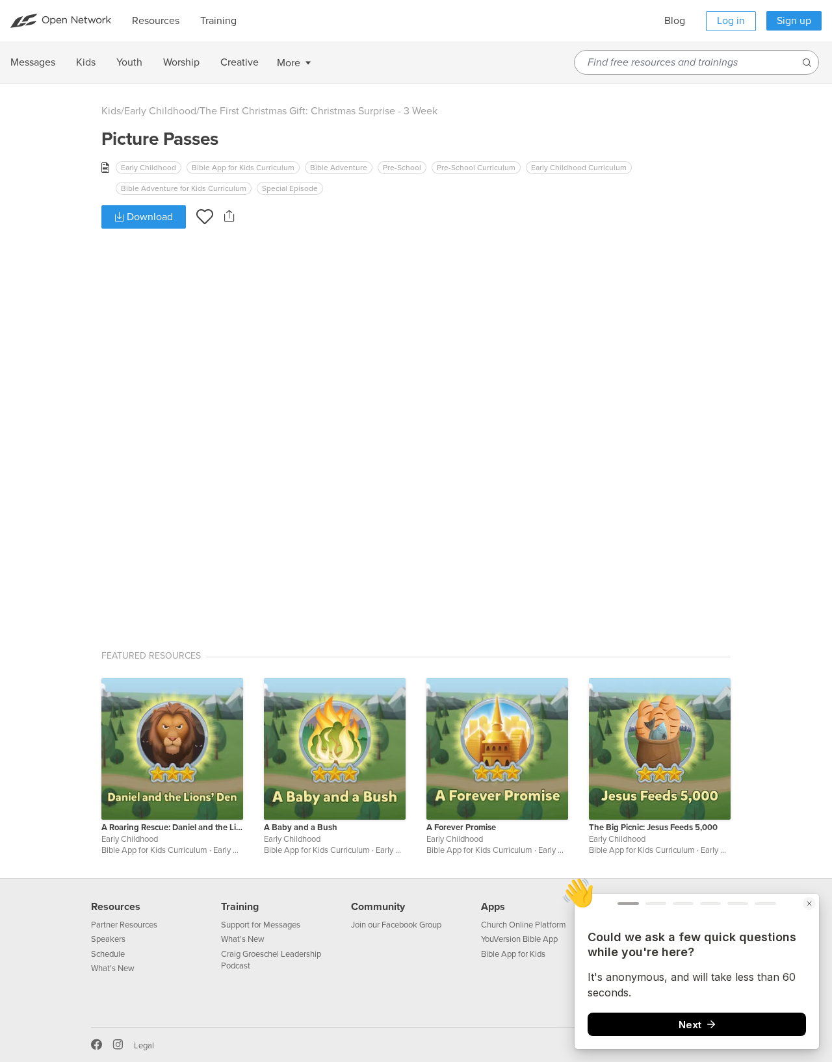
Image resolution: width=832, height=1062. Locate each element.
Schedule (108, 954)
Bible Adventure (338, 167)
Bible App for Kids (513, 954)
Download (148, 216)
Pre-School (402, 167)
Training (240, 906)
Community (378, 906)
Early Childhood (160, 111)
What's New (113, 968)
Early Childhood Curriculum (579, 167)
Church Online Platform (523, 925)
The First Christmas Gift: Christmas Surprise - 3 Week (318, 111)
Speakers (108, 939)
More (288, 63)
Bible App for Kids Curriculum (243, 167)
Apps (493, 906)
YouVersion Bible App (519, 939)
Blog (674, 20)
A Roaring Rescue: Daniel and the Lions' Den (172, 827)
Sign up (794, 20)
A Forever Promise (461, 827)
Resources (115, 906)
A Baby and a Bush (300, 827)
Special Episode (290, 188)
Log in (731, 20)
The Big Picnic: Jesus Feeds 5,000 (653, 827)
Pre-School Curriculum (476, 167)
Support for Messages (260, 925)
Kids (111, 111)
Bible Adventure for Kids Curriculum (183, 188)
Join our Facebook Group (396, 925)
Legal (144, 1046)
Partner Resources (124, 925)
